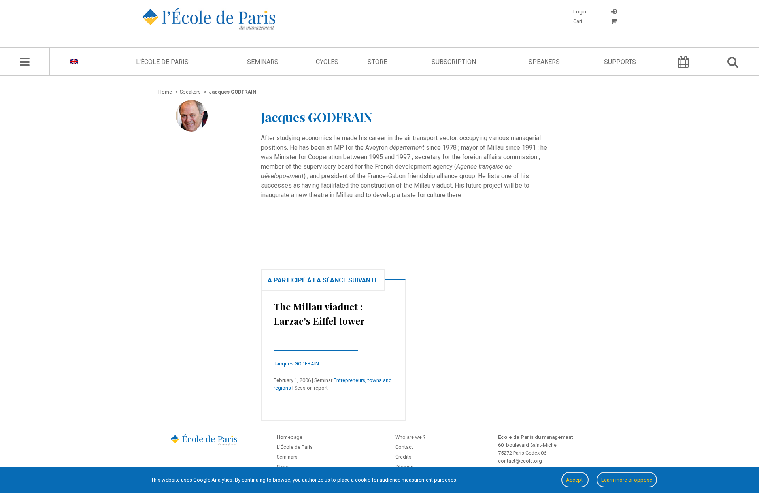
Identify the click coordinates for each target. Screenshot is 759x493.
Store (377, 62)
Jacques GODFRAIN (296, 364)
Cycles (327, 62)
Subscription (454, 62)
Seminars (262, 62)
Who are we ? (410, 437)
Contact (404, 447)
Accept (575, 480)
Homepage (289, 437)
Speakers (544, 62)
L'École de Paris (162, 62)
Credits (403, 457)
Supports (620, 62)
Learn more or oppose (626, 480)
